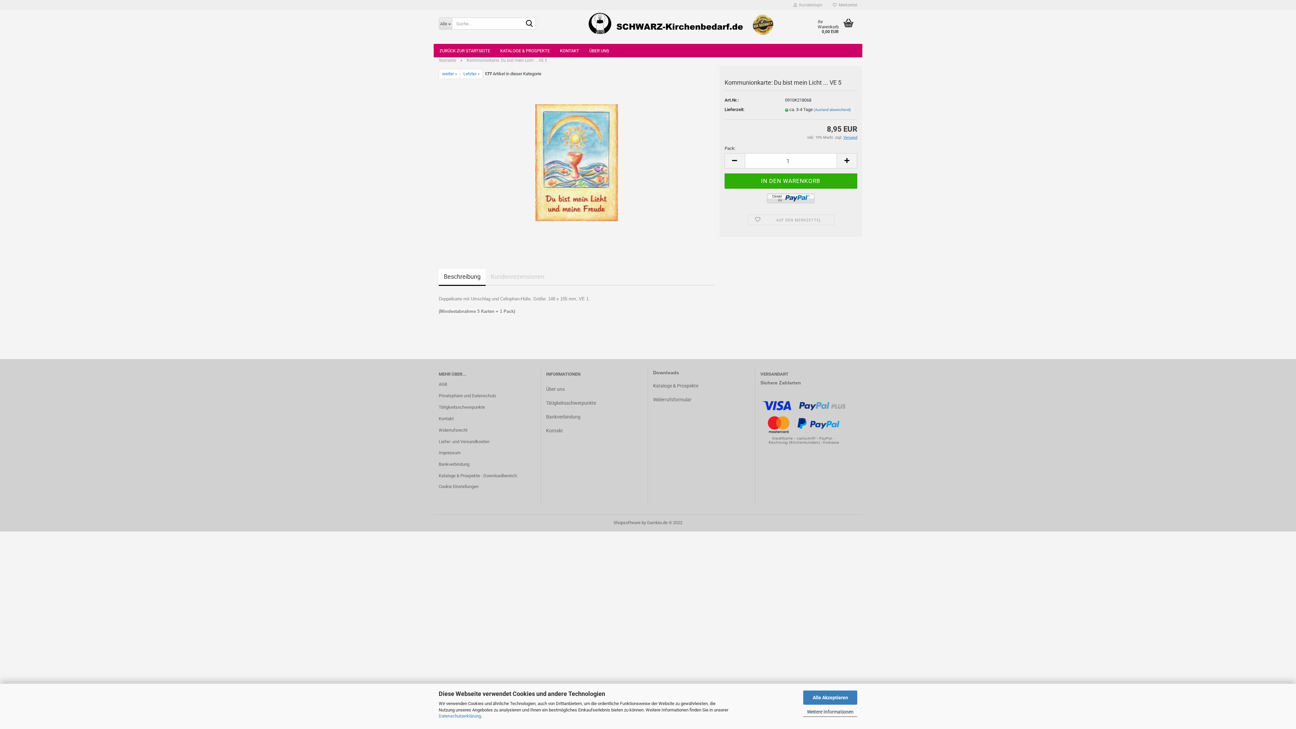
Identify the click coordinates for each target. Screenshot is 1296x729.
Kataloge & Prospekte (525, 50)
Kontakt (569, 50)
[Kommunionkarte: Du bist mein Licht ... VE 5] (576, 163)
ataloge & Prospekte (677, 385)
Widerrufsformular (672, 399)
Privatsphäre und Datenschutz (467, 395)
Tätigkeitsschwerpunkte (462, 407)
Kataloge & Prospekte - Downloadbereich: (478, 475)
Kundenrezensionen (517, 276)
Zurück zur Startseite (464, 50)
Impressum (450, 452)
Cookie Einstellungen (459, 486)
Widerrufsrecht (453, 430)
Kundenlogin (809, 5)
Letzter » (471, 73)
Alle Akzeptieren (830, 697)
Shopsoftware (627, 522)
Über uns (599, 50)
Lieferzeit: (735, 109)
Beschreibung (462, 276)
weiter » (449, 73)
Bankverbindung (454, 464)
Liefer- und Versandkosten (464, 441)
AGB (443, 384)
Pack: (730, 148)
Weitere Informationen (830, 711)
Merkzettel (847, 5)
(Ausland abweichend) (832, 110)
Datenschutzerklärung (460, 716)
